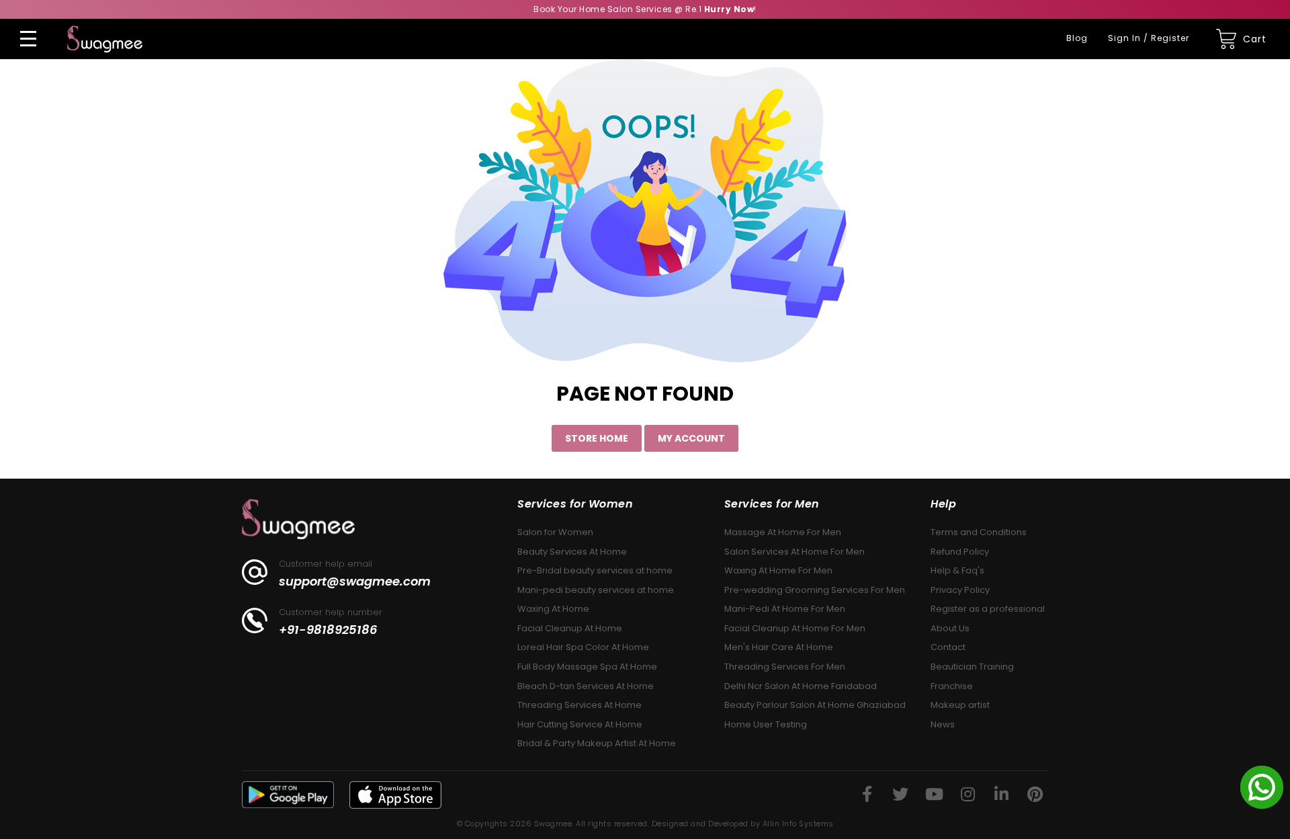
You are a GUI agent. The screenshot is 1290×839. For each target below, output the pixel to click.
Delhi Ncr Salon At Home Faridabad (800, 686)
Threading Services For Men (784, 666)
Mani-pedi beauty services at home (595, 590)
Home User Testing (765, 724)
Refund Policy (960, 551)
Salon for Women (555, 532)
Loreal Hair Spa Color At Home (583, 647)
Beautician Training (972, 666)
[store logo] (104, 39)
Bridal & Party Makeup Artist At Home (596, 743)
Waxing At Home (553, 608)
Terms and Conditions (979, 532)
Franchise (952, 686)
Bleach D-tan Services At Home (585, 686)
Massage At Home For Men (782, 532)
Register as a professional (988, 608)
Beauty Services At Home (572, 551)
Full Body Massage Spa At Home (587, 666)
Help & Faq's (957, 570)
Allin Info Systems (798, 823)
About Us (950, 628)
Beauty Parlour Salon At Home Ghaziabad (815, 704)
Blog (1077, 38)
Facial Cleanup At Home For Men (794, 628)
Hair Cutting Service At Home (579, 724)
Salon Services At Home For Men (794, 551)
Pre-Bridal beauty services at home (595, 570)
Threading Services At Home (579, 704)
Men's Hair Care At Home (778, 647)
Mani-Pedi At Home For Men (784, 608)
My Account (691, 438)
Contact (948, 647)
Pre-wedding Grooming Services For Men (814, 590)
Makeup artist (960, 704)
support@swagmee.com (355, 581)
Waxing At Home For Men (778, 570)
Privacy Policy (960, 590)
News (943, 724)
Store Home (596, 438)
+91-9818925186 (328, 630)
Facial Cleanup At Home (569, 628)
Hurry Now (729, 9)
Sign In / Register (1148, 38)
